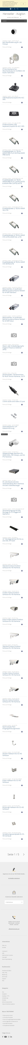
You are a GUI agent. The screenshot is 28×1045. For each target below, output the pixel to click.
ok (23, 3)
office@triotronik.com (14, 929)
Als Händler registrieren (14, 878)
